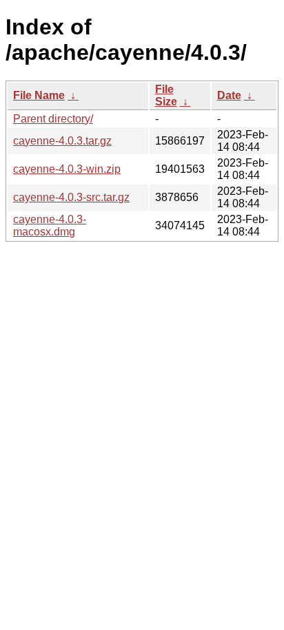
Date (229, 95)
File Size (166, 95)
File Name (39, 95)
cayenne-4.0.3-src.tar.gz (71, 197)
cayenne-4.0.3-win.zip (67, 169)
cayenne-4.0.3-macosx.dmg (49, 225)
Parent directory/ (53, 119)
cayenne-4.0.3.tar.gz (62, 141)
